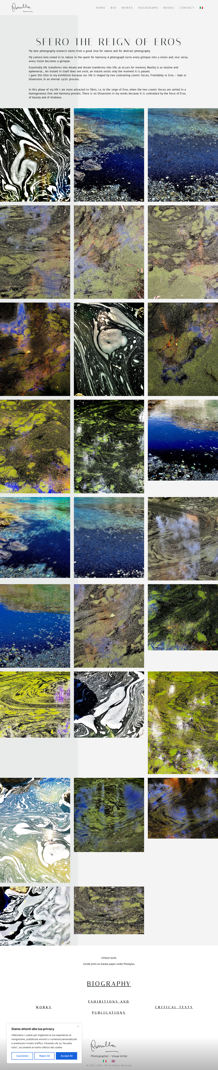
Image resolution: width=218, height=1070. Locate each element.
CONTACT (187, 7)
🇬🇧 (113, 1061)
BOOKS (169, 7)
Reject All (44, 1055)
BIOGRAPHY (109, 984)
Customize (22, 1055)
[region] (44, 1043)
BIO (113, 7)
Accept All (66, 1055)
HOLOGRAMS (148, 7)
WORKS (127, 7)
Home (101, 7)
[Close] (78, 1026)
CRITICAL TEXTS (174, 1007)
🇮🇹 (202, 7)
